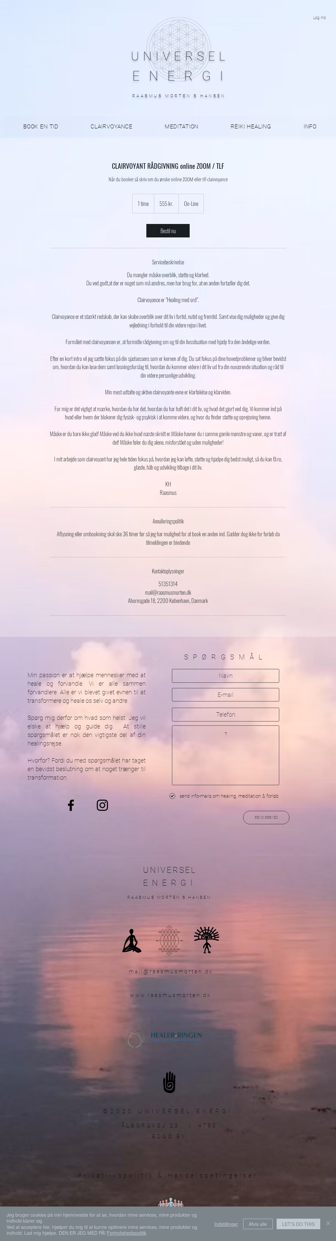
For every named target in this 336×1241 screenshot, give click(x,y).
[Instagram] (102, 805)
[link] (168, 230)
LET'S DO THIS (298, 1224)
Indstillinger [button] (226, 1224)
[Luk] (328, 1224)
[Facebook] (70, 805)
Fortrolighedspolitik (126, 1233)
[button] (310, 126)
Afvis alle (258, 1224)
